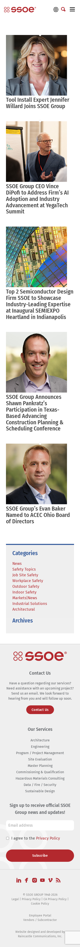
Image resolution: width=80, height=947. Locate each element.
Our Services (40, 729)
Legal (15, 899)
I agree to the (35, 838)
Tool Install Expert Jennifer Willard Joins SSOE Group (37, 103)
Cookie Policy (40, 903)
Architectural (23, 609)
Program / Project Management (40, 753)
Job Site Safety (25, 575)
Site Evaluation (40, 759)
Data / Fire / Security (40, 785)
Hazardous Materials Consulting (40, 778)
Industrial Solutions (29, 603)
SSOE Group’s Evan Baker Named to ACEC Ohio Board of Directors (38, 515)
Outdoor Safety (25, 586)
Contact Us (40, 709)
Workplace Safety (27, 580)
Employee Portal (40, 915)
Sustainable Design (40, 791)
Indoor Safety (24, 592)
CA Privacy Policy (55, 899)
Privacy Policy (48, 838)
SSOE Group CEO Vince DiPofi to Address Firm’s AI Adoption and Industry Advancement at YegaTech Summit (37, 199)
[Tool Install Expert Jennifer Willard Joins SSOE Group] (36, 94)
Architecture (40, 740)
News (17, 563)
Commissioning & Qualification (40, 772)
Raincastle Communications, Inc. (40, 936)
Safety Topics (24, 569)
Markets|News (24, 598)
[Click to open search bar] (63, 9)
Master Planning (40, 766)
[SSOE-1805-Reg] (20, 9)
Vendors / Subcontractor (40, 920)
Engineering (40, 747)
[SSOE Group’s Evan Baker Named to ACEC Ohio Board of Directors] (36, 503)
